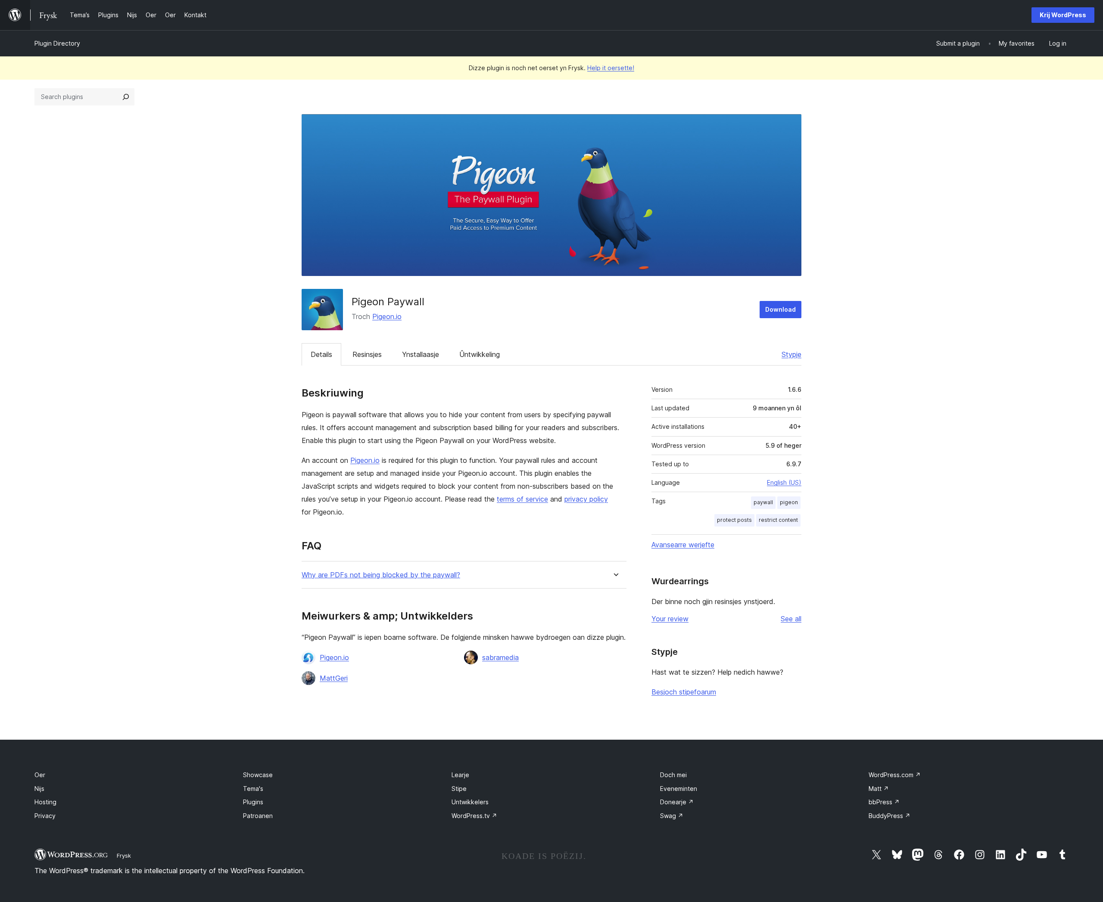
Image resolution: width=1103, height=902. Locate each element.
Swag (671, 815)
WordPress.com (895, 774)
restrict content (778, 520)
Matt (879, 788)
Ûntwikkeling (479, 354)
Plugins (253, 802)
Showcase (258, 774)
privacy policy (586, 499)
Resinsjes (367, 354)
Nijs (39, 788)
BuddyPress (889, 815)
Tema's (253, 788)
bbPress (884, 802)
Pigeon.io (387, 316)
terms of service (522, 499)
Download (780, 309)
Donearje (677, 802)
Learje (460, 774)
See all (791, 618)
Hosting (45, 802)
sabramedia (500, 657)
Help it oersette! (610, 67)
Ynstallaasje (420, 354)
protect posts (734, 520)
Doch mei (673, 774)
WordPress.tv (474, 815)
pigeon (789, 502)
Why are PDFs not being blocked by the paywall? (381, 575)
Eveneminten (678, 788)
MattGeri (334, 678)
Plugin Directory (57, 43)
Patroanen (258, 815)
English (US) (784, 482)
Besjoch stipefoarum (683, 692)
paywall (763, 502)
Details (321, 354)
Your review (670, 618)
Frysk (124, 855)
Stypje (791, 354)
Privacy (45, 815)
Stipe (459, 788)
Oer (39, 774)
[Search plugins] (125, 96)
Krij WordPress (1063, 15)
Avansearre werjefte (682, 544)
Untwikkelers (470, 802)
